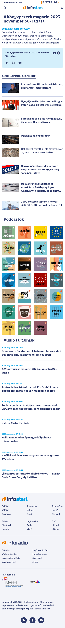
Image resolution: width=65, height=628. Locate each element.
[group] (20, 63)
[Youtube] (41, 620)
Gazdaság (6, 514)
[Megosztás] (58, 53)
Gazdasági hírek (9, 562)
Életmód (56, 514)
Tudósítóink (57, 506)
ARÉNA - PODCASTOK (13, 2)
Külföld (5, 510)
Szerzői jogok (21, 609)
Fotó (54, 521)
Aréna (35, 562)
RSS (31, 609)
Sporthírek (37, 558)
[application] (32, 63)
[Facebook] (32, 620)
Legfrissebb (32, 521)
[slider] (42, 63)
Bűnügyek (6, 525)
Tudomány (32, 506)
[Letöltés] (54, 53)
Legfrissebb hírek (40, 550)
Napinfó (5, 529)
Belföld (5, 506)
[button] (6, 63)
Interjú (55, 510)
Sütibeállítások (42, 609)
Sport (29, 514)
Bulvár (5, 521)
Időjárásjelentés (39, 554)
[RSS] (24, 620)
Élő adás (6, 550)
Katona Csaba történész (16, 423)
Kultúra (30, 510)
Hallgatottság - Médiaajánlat (38, 602)
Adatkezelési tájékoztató (28, 605)
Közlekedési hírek (10, 554)
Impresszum (8, 605)
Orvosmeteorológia (11, 558)
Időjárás (55, 529)
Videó (29, 529)
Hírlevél (55, 525)
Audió (29, 525)
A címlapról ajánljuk (19, 76)
